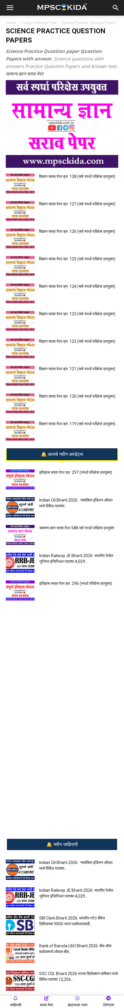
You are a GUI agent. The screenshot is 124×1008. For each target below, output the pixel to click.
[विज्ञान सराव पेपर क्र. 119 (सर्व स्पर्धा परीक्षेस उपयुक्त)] (20, 431)
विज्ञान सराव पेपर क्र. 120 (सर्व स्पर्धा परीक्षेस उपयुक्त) (77, 396)
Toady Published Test (39, 22)
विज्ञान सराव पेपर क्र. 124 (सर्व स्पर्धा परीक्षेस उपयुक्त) (77, 286)
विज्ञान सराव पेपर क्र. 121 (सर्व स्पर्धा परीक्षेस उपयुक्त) (77, 368)
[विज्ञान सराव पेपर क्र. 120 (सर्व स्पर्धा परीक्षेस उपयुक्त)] (20, 403)
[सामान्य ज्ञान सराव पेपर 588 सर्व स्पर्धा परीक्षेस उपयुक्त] (20, 535)
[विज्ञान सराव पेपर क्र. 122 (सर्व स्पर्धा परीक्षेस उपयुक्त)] (20, 348)
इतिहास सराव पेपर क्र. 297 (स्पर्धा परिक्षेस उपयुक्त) (75, 472)
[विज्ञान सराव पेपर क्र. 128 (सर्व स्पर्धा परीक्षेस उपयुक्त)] (20, 184)
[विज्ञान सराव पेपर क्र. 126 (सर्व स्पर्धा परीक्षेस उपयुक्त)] (20, 238)
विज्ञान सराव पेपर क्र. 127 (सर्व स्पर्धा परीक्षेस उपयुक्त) (77, 204)
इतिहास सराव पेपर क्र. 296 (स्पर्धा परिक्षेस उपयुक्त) (75, 583)
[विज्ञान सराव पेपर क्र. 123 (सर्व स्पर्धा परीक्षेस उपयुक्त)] (20, 321)
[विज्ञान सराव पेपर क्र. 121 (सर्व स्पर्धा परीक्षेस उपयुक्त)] (20, 376)
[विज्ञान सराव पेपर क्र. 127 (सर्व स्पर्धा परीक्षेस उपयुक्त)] (20, 211)
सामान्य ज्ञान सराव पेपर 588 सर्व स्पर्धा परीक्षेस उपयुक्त (76, 528)
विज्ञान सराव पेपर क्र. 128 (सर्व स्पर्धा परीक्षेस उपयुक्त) (77, 176)
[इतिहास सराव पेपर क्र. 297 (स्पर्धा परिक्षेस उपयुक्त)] (20, 479)
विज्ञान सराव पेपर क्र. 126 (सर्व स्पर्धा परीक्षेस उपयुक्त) (77, 231)
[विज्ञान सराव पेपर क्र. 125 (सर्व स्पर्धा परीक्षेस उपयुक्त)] (20, 266)
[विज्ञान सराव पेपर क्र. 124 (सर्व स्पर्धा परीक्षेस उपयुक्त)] (20, 293)
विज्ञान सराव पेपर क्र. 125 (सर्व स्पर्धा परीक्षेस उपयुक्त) (77, 259)
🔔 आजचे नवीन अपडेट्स (62, 454)
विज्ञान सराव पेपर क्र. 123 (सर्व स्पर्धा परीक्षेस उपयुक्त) (77, 314)
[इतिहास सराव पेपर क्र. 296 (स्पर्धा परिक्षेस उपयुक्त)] (20, 590)
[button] (10, 8)
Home (11, 22)
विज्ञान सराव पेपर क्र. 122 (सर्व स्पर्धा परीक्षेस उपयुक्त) (77, 341)
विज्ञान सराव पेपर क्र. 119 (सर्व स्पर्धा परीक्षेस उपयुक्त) (77, 423)
